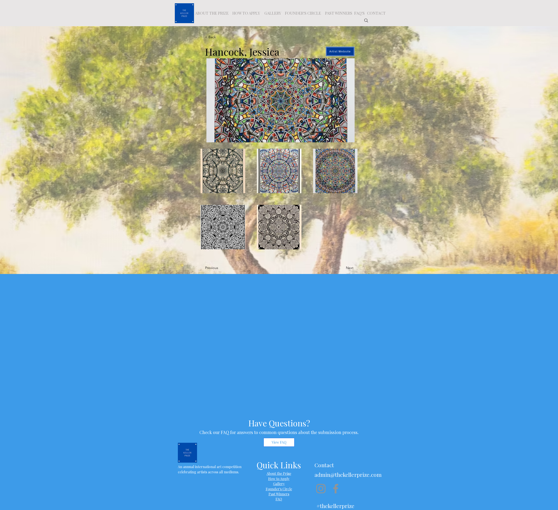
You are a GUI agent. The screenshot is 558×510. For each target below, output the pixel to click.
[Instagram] (321, 488)
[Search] (366, 20)
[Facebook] (335, 488)
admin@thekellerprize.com (348, 474)
